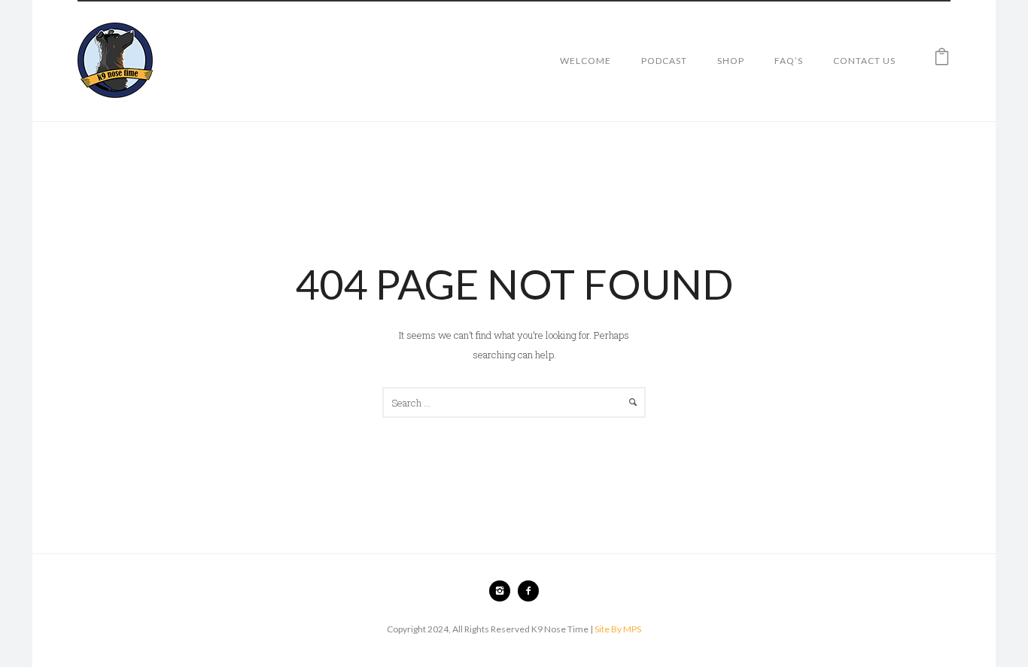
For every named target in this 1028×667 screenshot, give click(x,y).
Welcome (585, 60)
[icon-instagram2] (503, 591)
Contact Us (864, 60)
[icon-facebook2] (528, 591)
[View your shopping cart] (941, 60)
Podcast (664, 60)
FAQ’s (788, 60)
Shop (730, 60)
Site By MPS (618, 629)
